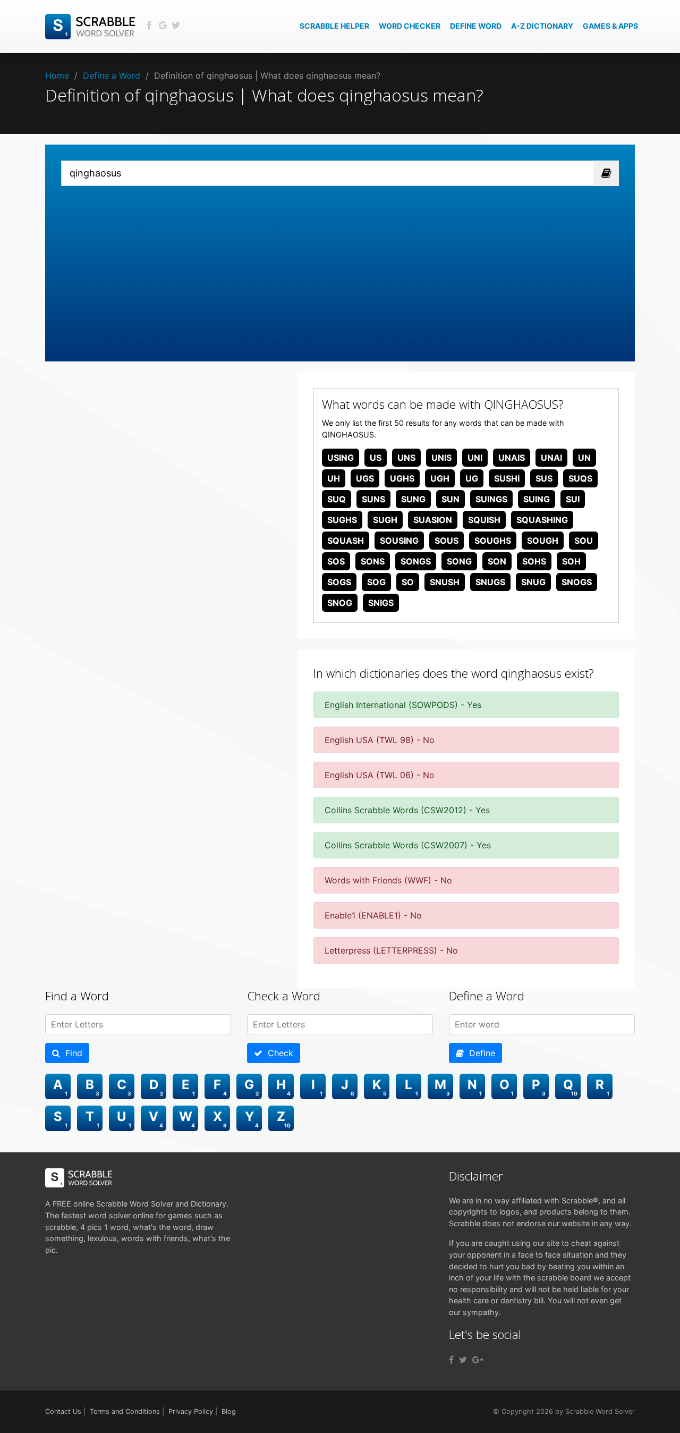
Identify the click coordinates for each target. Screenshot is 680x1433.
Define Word (476, 25)
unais (511, 457)
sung (413, 499)
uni (475, 457)
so (408, 582)
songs (416, 561)
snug (533, 582)
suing (536, 499)
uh (333, 478)
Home (57, 75)
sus (544, 478)
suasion (432, 520)
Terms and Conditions (125, 1411)
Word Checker (409, 25)
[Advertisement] (340, 265)
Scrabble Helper (334, 25)
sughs (342, 520)
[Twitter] (463, 1359)
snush (445, 582)
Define (479, 1053)
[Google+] (477, 1359)
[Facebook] (451, 1359)
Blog (229, 1411)
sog (376, 582)
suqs (580, 478)
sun (450, 499)
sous (446, 540)
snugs (490, 582)
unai (551, 457)
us (375, 457)
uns (406, 457)
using (340, 457)
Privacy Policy (190, 1411)
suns (373, 499)
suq (336, 499)
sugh (385, 520)
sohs (534, 561)
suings (491, 499)
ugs (365, 478)
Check (277, 1053)
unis (441, 457)
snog (339, 602)
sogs (339, 582)
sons (373, 561)
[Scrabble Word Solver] (92, 25)
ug (471, 478)
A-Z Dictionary (542, 25)
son (497, 561)
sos (336, 561)
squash (345, 540)
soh (571, 561)
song (459, 561)
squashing (542, 520)
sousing (399, 540)
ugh (439, 478)
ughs (402, 478)
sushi (507, 478)
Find (71, 1053)
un (584, 457)
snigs (381, 602)
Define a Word (111, 75)
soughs (492, 540)
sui (573, 499)
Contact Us (63, 1411)
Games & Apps (610, 25)
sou (583, 540)
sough (542, 540)
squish (484, 520)
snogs (577, 582)
